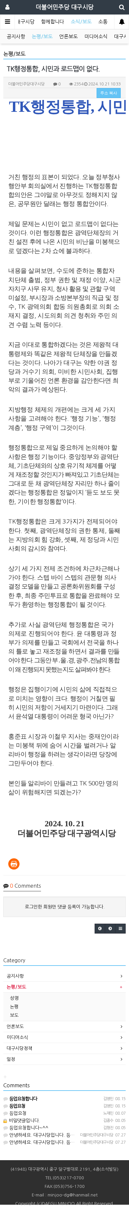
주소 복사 (108, 93)
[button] (100, 929)
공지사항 (16, 36)
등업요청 (17, 1113)
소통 (103, 21)
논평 (14, 1006)
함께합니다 (52, 21)
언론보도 (68, 36)
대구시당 (25, 21)
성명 (14, 998)
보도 (14, 1015)
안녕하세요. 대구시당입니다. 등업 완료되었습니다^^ (60, 1135)
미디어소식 (96, 36)
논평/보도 (42, 36)
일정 (11, 1059)
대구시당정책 (19, 1048)
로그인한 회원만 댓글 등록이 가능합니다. (65, 907)
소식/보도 (81, 21)
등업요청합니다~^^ (28, 1128)
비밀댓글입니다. (23, 1120)
